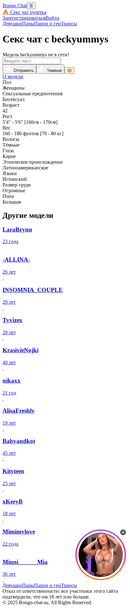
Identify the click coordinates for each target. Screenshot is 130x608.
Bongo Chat (15, 5)
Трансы (69, 23)
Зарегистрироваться (24, 18)
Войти (52, 18)
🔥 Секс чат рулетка (24, 12)
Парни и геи (47, 23)
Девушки (12, 23)
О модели (13, 76)
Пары (28, 23)
